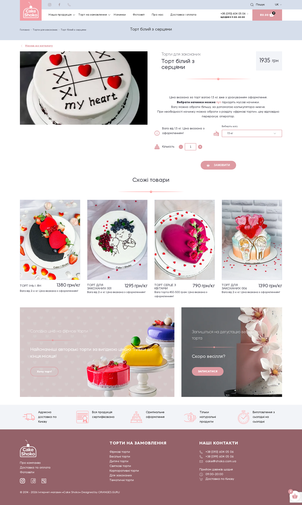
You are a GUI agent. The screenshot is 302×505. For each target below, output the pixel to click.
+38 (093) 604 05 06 (220, 452)
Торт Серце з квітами (165, 287)
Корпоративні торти (124, 470)
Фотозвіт (139, 15)
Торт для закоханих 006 (234, 287)
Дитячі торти (119, 461)
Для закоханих (121, 475)
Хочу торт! (44, 371)
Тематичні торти (122, 480)
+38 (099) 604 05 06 (220, 456)
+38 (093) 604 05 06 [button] (233, 14)
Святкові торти (120, 466)
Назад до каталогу (39, 45)
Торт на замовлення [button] (92, 15)
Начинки (120, 15)
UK (277, 4)
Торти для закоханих (45, 30)
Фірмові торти (120, 452)
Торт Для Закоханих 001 (99, 287)
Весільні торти (120, 456)
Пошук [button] (259, 4)
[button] (84, 88)
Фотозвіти (27, 472)
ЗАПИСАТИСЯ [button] (207, 371)
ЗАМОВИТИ (221, 165)
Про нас (158, 15)
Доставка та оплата (35, 467)
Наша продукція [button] (60, 15)
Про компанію (30, 463)
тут (218, 102)
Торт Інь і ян (30, 285)
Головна (25, 30)
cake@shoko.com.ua (221, 461)
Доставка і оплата (183, 15)
